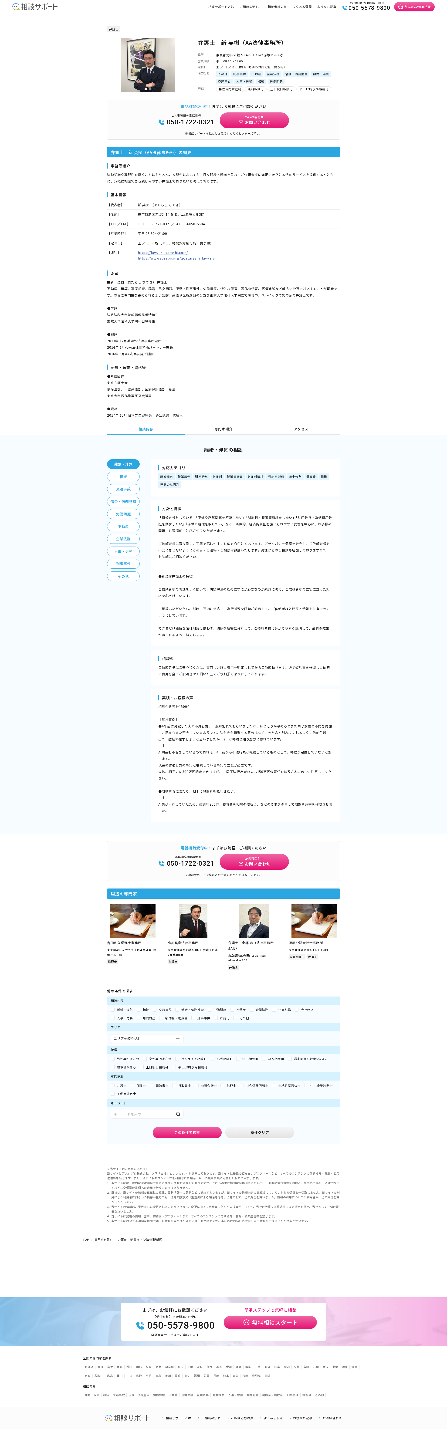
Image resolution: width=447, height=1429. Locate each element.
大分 (236, 1376)
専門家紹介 (223, 428)
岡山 (120, 1376)
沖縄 (268, 1376)
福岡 (197, 1376)
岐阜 (248, 1367)
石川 (316, 1367)
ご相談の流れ (249, 6)
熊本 (226, 1376)
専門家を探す (103, 1239)
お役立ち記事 (327, 6)
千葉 (190, 1367)
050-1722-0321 (190, 122)
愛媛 (178, 1376)
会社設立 (218, 1395)
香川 (168, 1376)
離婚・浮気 (123, 464)
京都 (335, 1367)
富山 (306, 1367)
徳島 (158, 1376)
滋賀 (355, 1367)
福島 (149, 1367)
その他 (123, 576)
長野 (268, 1367)
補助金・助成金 (272, 1395)
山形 (139, 1367)
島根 (149, 1376)
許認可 (306, 1395)
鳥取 (139, 1376)
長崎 (216, 1376)
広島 (110, 1376)
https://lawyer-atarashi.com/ (163, 252)
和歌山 (99, 1376)
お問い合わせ (332, 1418)
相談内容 (146, 428)
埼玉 (181, 1367)
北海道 (89, 1367)
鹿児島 (256, 1376)
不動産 (123, 526)
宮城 (120, 1367)
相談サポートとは (221, 6)
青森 (100, 1367)
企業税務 (203, 1395)
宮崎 (245, 1376)
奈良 (88, 1376)
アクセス (301, 428)
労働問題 (123, 513)
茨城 (200, 1367)
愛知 (229, 1367)
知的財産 (253, 1395)
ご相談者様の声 (275, 6)
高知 (187, 1376)
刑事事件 (123, 563)
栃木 (210, 1367)
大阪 (326, 1367)
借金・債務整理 (123, 501)
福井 (297, 1367)
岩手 (110, 1367)
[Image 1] (146, 89)
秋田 (129, 1367)
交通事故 (123, 488)
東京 (158, 1367)
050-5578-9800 (369, 8)
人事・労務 (123, 551)
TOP (86, 1239)
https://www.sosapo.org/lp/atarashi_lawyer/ (176, 258)
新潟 (287, 1367)
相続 (123, 476)
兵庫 (345, 1367)
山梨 (277, 1367)
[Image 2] (150, 89)
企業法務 (123, 538)
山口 (129, 1376)
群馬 (219, 1367)
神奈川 (169, 1367)
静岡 (239, 1367)
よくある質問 (302, 6)
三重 (258, 1367)
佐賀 (207, 1376)
